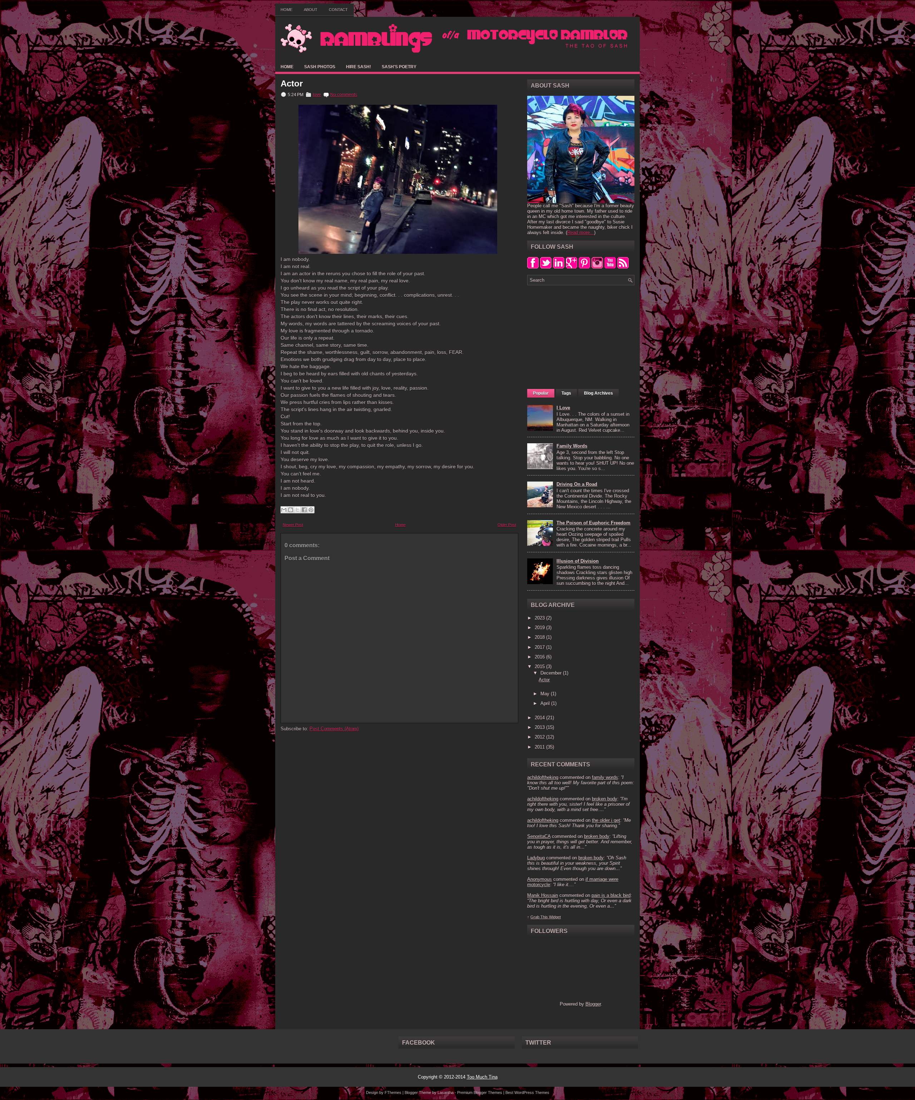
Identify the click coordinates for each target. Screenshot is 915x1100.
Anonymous (539, 879)
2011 (540, 747)
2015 (540, 666)
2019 (540, 627)
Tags (566, 393)
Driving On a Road (577, 484)
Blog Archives (598, 393)
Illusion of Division (578, 561)
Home (286, 10)
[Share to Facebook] (304, 509)
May (545, 693)
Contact (338, 10)
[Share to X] (297, 509)
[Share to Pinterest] (311, 509)
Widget (555, 917)
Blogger (593, 1004)
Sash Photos (319, 66)
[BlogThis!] (290, 509)
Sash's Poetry (399, 66)
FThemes (393, 1092)
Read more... (580, 232)
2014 (540, 717)
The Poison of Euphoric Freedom (593, 523)
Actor (292, 83)
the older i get (606, 820)
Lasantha (445, 1092)
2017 (540, 647)
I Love (563, 407)
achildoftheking (542, 777)
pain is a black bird (611, 895)
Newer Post (293, 525)
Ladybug (536, 857)
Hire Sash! (358, 66)
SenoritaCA (538, 836)
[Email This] (283, 509)
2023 (540, 618)
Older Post (507, 525)
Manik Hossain (542, 895)
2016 (540, 657)
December (551, 673)
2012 (540, 737)
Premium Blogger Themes (479, 1092)
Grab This (539, 917)
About (310, 10)
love (317, 94)
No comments (343, 94)
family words (605, 777)
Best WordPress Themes (527, 1092)
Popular (541, 393)
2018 (540, 637)
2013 (540, 727)
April (545, 703)
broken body (604, 798)
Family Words (572, 446)
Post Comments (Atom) (334, 728)
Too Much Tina (482, 1077)
